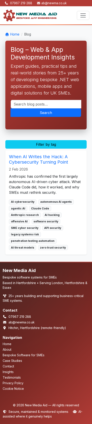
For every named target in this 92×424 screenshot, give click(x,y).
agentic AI (18, 208)
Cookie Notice (13, 388)
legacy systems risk (25, 234)
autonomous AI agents (56, 201)
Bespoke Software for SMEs (23, 355)
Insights (8, 372)
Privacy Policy (13, 383)
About (7, 349)
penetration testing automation (32, 241)
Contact (8, 366)
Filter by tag (46, 144)
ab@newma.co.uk (54, 3)
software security (45, 221)
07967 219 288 (21, 3)
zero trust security (53, 247)
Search (46, 112)
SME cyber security (24, 228)
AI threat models (22, 247)
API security (52, 228)
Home (14, 34)
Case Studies (12, 361)
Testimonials (12, 377)
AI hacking (52, 215)
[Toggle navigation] (83, 15)
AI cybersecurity (22, 201)
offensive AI (19, 221)
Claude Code (40, 208)
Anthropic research (25, 215)
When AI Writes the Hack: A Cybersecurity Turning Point (38, 159)
